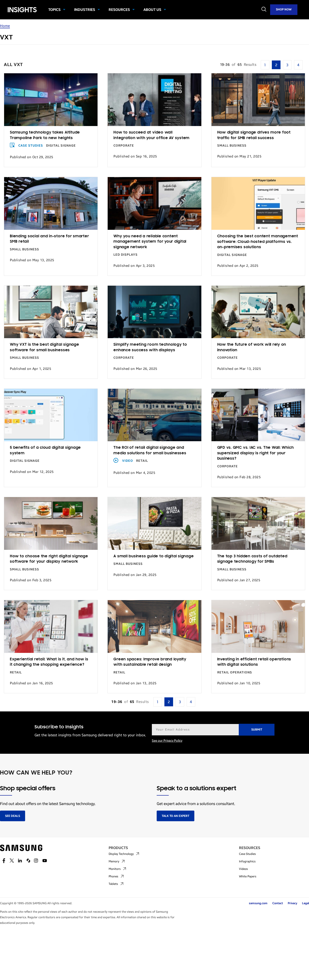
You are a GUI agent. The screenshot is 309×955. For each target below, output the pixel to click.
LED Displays (125, 255)
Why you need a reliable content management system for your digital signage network (149, 241)
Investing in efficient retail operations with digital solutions (254, 662)
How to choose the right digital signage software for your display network (49, 559)
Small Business (231, 146)
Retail (142, 461)
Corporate (123, 146)
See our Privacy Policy (167, 741)
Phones (113, 876)
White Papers (247, 876)
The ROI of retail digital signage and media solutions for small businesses (149, 450)
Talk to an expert (175, 816)
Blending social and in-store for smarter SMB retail (49, 239)
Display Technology (121, 854)
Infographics (247, 861)
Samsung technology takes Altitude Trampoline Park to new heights (45, 135)
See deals (12, 816)
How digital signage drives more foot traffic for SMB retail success (254, 135)
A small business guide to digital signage (153, 556)
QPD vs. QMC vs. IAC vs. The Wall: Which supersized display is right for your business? (255, 453)
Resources (119, 9)
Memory (114, 861)
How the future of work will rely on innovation (251, 347)
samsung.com (258, 903)
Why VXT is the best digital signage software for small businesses (44, 347)
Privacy (292, 903)
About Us (152, 9)
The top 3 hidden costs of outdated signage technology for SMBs (252, 559)
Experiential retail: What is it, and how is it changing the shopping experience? (49, 662)
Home (5, 26)
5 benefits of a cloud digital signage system (45, 450)
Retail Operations (234, 672)
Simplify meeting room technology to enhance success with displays (150, 347)
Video (127, 461)
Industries (84, 9)
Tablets (113, 884)
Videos (243, 869)
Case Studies (30, 146)
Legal (305, 903)
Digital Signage (61, 146)
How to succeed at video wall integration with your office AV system (151, 135)
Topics (54, 9)
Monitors (115, 869)
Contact (277, 903)
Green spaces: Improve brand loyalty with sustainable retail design (149, 662)
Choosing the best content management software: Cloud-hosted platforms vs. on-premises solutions (257, 241)
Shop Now (284, 9)
